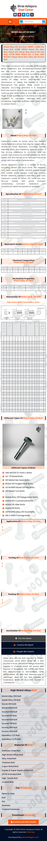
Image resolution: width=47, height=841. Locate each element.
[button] (10, 21)
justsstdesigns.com (30, 837)
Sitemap (31, 832)
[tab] (23, 638)
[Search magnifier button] (43, 21)
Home (15, 36)
